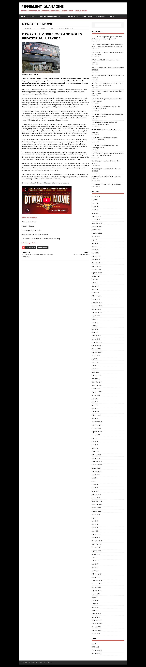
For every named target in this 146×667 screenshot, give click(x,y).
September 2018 (97, 511)
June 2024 (95, 283)
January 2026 (96, 220)
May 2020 (95, 445)
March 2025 (95, 253)
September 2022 (97, 352)
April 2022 (95, 369)
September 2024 (97, 273)
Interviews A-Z (70, 16)
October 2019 (96, 468)
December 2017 (97, 541)
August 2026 (96, 197)
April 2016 (95, 607)
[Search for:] (108, 25)
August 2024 (96, 276)
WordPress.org (96, 654)
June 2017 (95, 561)
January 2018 (96, 537)
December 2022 (97, 342)
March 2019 (95, 491)
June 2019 (95, 481)
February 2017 (96, 574)
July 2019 (95, 478)
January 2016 (96, 617)
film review (100, 16)
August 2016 (96, 594)
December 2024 (97, 263)
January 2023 (96, 339)
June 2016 (95, 600)
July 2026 (95, 200)
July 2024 (95, 279)
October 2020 (96, 428)
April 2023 (95, 329)
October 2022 (96, 349)
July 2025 (95, 240)
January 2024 (96, 299)
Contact (112, 16)
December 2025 (97, 223)
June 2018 (95, 521)
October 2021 (96, 389)
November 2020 (97, 425)
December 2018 (97, 501)
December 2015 (97, 620)
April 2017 (95, 567)
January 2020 (96, 458)
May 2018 (95, 524)
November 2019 (97, 465)
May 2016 (95, 604)
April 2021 (95, 408)
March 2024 (95, 293)
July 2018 (95, 518)
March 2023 (95, 332)
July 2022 (95, 359)
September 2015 (97, 630)
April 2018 (95, 528)
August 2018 (96, 514)
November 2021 (97, 385)
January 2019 (96, 498)
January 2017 (96, 577)
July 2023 (95, 319)
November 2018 (97, 504)
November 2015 (97, 623)
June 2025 (95, 243)
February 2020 (96, 455)
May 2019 (95, 485)
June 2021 (95, 402)
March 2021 (95, 412)
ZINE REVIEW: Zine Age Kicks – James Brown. (106, 184)
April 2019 (95, 488)
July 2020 (95, 438)
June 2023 (95, 322)
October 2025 (96, 230)
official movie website (29, 218)
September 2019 (97, 471)
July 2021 (95, 398)
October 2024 (96, 269)
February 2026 (96, 216)
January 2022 (96, 379)
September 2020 (97, 432)
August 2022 (96, 355)
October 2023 (96, 309)
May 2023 (95, 326)
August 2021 (96, 395)
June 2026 (95, 203)
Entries (95, 647)
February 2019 (96, 494)
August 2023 (96, 316)
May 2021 (95, 405)
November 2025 (97, 226)
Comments (97, 650)
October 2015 (96, 627)
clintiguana (42, 28)
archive (51, 28)
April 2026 (95, 210)
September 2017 (97, 551)
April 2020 (95, 448)
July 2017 (95, 557)
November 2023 (97, 306)
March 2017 (95, 571)
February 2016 (96, 614)
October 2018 (96, 508)
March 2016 (95, 610)
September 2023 (97, 312)
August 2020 (96, 435)
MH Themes (48, 662)
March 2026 (95, 213)
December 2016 (97, 580)
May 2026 (95, 206)
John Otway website (29, 243)
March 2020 (95, 451)
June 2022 (95, 362)
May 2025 (95, 246)
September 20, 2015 (30, 28)
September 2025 (97, 233)
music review (87, 16)
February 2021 (96, 415)
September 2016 (97, 590)
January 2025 (96, 259)
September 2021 (97, 392)
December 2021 (97, 382)
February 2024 (96, 296)
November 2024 (97, 266)
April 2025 (95, 249)
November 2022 (97, 346)
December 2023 (97, 303)
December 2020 (97, 422)
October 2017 (96, 547)
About (32, 16)
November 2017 (97, 544)
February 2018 (96, 534)
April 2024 (95, 289)
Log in (94, 644)
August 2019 (96, 475)
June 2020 (95, 441)
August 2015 (96, 633)
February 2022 (96, 375)
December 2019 (97, 461)
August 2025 (96, 236)
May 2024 (95, 286)
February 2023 (96, 336)
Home (23, 16)
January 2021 (96, 418)
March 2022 (95, 372)
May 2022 (95, 365)
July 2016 (95, 597)
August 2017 (96, 554)
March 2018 (95, 531)
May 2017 (95, 564)
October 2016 (96, 587)
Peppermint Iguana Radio (50, 16)
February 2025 (96, 256)
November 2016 (97, 584)
